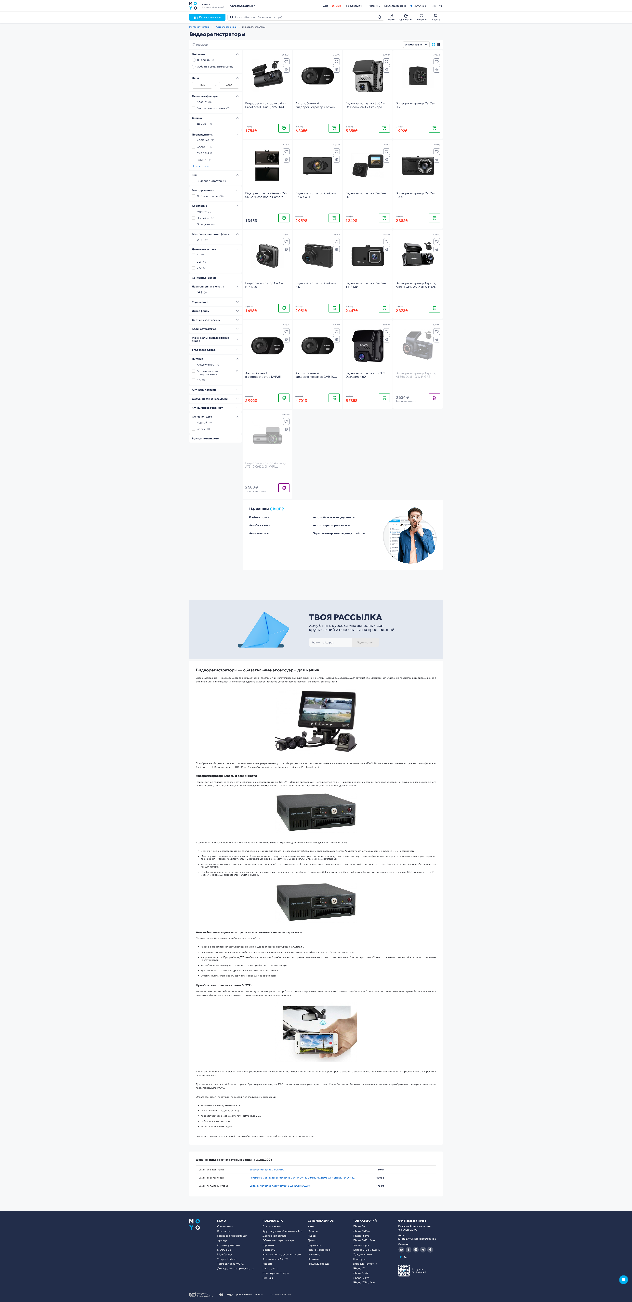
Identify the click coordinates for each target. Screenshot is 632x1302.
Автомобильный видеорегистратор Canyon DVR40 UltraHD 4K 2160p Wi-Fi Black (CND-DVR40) (302, 1177)
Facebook (408, 1250)
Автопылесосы (259, 533)
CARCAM (203, 153)
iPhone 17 (359, 1268)
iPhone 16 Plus (361, 1231)
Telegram (423, 1250)
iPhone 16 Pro (361, 1235)
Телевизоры (361, 1245)
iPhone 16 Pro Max (364, 1240)
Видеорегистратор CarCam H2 (267, 1169)
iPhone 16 (359, 1226)
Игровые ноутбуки (365, 1263)
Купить (284, 128)
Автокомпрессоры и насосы (331, 525)
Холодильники (362, 1254)
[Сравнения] (286, 69)
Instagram (416, 1250)
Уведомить (434, 398)
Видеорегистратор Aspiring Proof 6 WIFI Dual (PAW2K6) (280, 1185)
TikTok (430, 1250)
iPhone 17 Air (361, 1273)
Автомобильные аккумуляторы (334, 517)
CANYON (203, 147)
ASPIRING (203, 140)
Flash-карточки (259, 517)
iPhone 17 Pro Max (364, 1282)
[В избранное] (286, 61)
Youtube (401, 1250)
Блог (325, 5)
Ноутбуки (359, 1259)
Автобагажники (259, 525)
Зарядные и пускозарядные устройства (339, 533)
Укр (434, 6)
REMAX (201, 159)
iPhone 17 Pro (361, 1277)
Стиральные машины (366, 1249)
